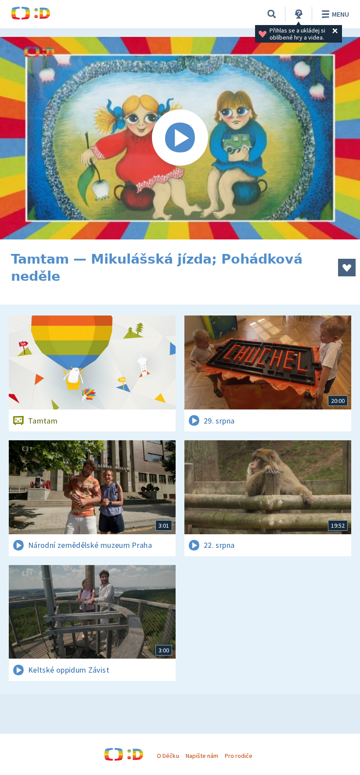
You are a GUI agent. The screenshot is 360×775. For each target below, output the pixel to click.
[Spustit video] (180, 138)
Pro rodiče (238, 756)
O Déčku (168, 756)
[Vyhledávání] (272, 14)
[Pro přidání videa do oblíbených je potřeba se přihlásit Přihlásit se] (347, 267)
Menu (340, 14)
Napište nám (202, 756)
